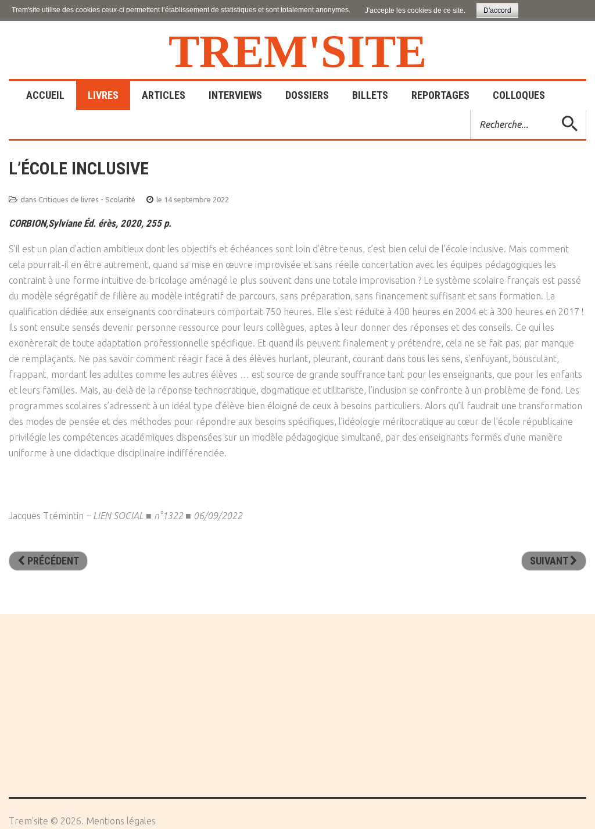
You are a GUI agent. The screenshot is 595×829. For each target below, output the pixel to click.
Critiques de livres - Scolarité (86, 199)
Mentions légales (121, 821)
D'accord (497, 10)
